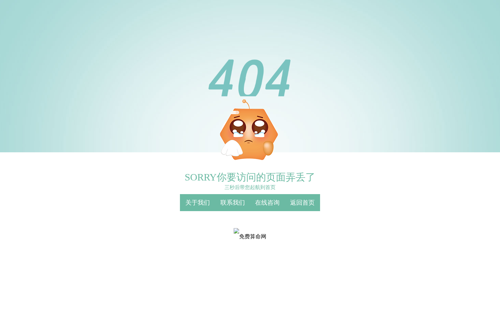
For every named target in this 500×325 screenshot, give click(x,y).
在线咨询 (267, 202)
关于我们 (197, 202)
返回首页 (302, 202)
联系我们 (232, 202)
